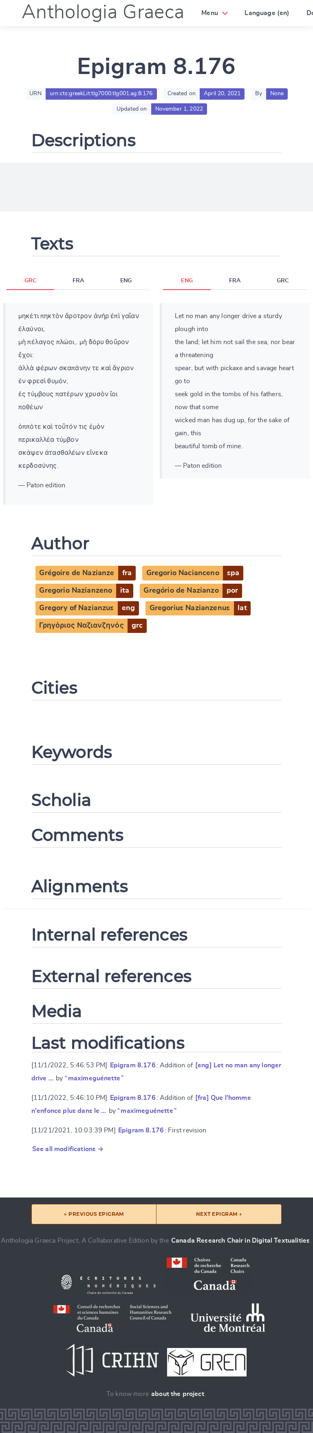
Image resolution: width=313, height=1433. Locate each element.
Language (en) (267, 13)
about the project (177, 1394)
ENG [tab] (126, 281)
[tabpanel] (78, 404)
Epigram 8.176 (133, 1065)
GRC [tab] (30, 281)
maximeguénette (94, 1078)
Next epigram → (219, 1214)
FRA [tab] (78, 281)
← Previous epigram (94, 1214)
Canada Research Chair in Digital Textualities (240, 1240)
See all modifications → (68, 1149)
